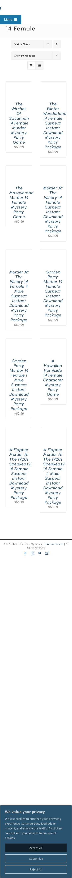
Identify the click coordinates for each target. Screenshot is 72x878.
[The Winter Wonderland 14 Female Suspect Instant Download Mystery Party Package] (53, 84)
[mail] (46, 553)
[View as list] (39, 65)
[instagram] (32, 553)
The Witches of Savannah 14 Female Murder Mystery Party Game (19, 123)
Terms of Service (53, 544)
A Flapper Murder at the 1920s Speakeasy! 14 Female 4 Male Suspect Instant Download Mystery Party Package (54, 476)
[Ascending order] (57, 44)
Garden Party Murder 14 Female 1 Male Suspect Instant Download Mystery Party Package (19, 384)
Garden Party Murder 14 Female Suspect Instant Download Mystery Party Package (53, 293)
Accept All (36, 848)
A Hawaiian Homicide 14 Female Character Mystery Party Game (53, 377)
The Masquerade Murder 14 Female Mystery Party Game (21, 202)
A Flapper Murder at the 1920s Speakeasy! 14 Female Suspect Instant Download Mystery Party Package (20, 473)
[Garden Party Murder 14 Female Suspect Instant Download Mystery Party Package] (53, 252)
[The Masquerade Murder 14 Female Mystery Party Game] (19, 168)
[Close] (67, 808)
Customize (36, 858)
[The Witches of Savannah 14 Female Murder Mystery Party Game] (19, 84)
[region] (36, 841)
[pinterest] (39, 553)
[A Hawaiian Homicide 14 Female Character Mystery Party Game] (53, 341)
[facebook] (25, 553)
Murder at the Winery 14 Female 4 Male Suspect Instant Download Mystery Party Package (19, 296)
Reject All (36, 869)
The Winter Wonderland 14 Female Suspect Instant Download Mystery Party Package (55, 125)
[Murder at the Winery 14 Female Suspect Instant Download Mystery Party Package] (53, 168)
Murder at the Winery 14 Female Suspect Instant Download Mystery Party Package (53, 209)
